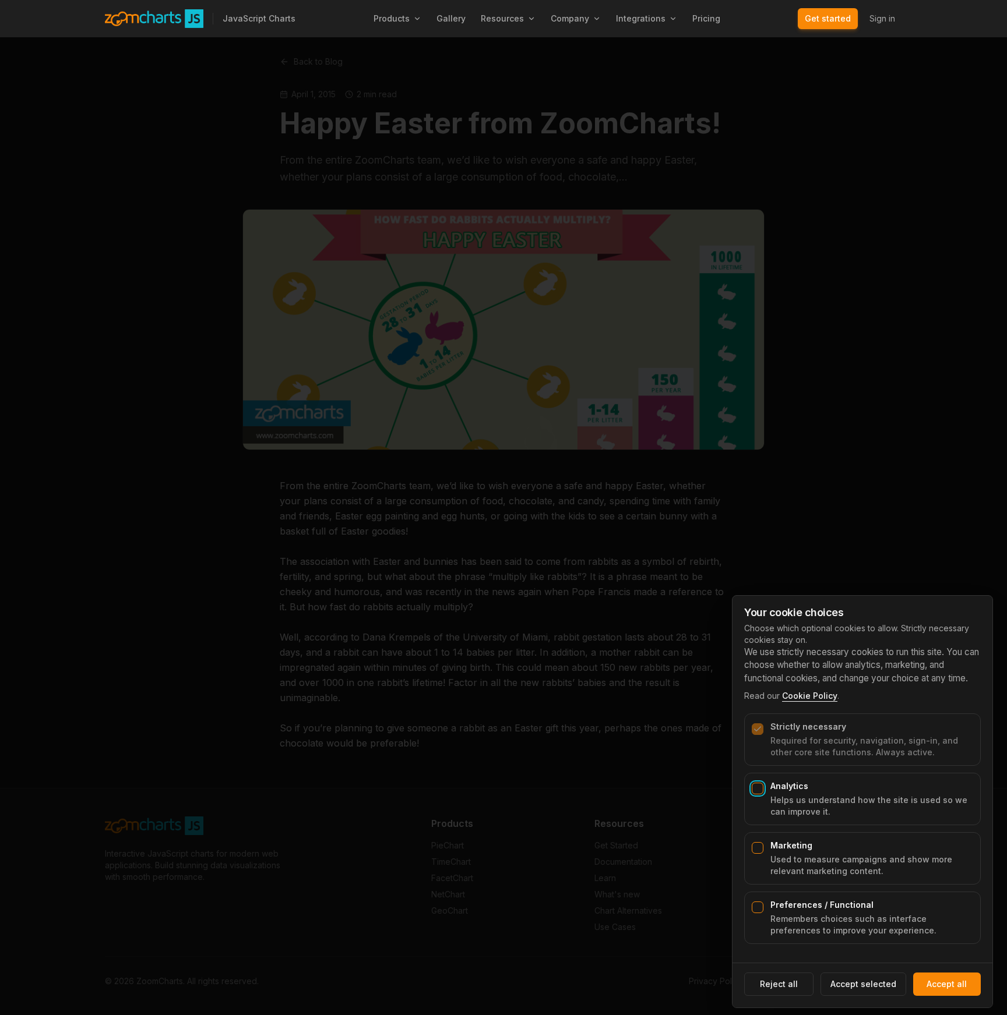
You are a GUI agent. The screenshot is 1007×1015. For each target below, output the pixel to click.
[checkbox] (757, 729)
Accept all (947, 984)
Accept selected (863, 984)
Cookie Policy (809, 696)
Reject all (779, 984)
